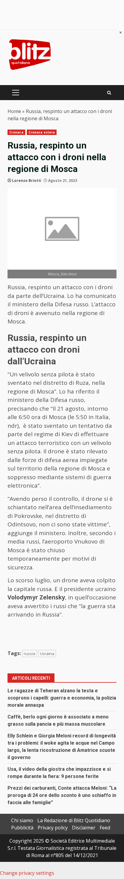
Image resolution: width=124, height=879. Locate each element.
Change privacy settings (27, 873)
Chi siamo (22, 820)
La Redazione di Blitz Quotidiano (73, 820)
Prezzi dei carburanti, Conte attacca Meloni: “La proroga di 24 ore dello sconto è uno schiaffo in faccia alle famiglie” (62, 795)
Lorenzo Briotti (26, 180)
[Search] (109, 93)
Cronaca (16, 132)
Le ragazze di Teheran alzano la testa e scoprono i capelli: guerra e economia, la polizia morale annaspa (62, 698)
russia (29, 653)
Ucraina (47, 653)
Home (14, 111)
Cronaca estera (42, 132)
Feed (105, 827)
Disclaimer (83, 827)
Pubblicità (22, 827)
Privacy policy (53, 827)
